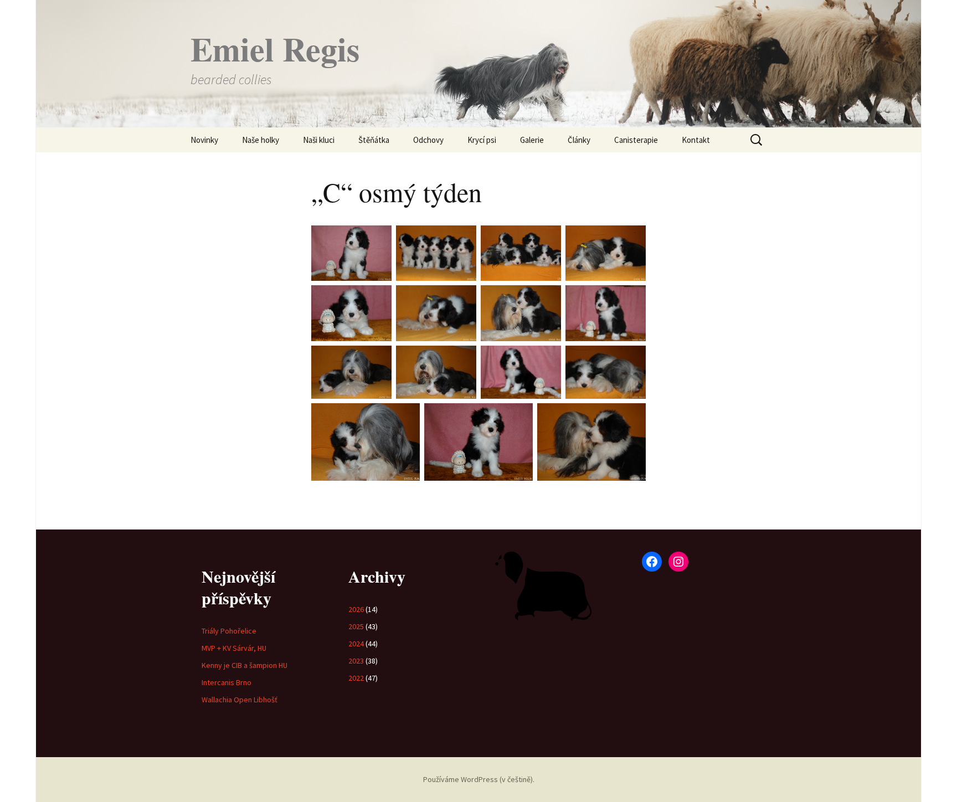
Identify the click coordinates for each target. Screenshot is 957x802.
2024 (356, 644)
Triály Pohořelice (229, 631)
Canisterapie (636, 140)
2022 (356, 678)
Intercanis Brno (226, 682)
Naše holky (260, 140)
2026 (356, 609)
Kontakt (696, 140)
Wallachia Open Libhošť (239, 700)
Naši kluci (319, 140)
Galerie (532, 140)
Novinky (204, 140)
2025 (356, 626)
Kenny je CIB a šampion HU (244, 665)
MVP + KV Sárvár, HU (234, 648)
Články (579, 140)
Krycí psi (481, 140)
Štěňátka (373, 140)
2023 (356, 661)
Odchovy (428, 140)
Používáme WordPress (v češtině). (478, 779)
